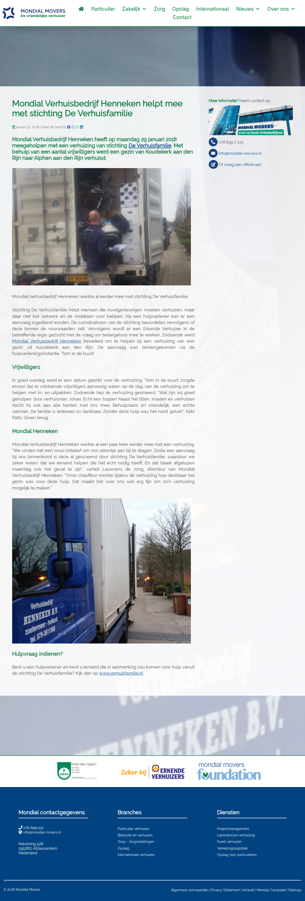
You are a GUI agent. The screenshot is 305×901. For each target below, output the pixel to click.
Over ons (278, 9)
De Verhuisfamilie (150, 145)
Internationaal (212, 9)
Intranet (248, 890)
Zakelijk (131, 9)
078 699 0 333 (231, 142)
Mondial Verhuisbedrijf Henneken (46, 341)
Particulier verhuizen (133, 829)
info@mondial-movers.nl (240, 153)
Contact (182, 17)
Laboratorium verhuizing (236, 835)
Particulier (103, 9)
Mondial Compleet (271, 890)
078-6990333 (33, 828)
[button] (199, 17)
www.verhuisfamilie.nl (121, 673)
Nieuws (245, 9)
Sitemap (294, 890)
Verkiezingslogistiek (232, 848)
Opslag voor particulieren (237, 855)
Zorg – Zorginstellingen (136, 841)
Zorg (159, 9)
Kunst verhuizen (229, 841)
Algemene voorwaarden (189, 890)
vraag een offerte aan (242, 164)
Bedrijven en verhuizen (135, 835)
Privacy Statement (225, 890)
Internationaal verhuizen (136, 855)
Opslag (180, 9)
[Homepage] (81, 9)
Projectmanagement (233, 829)
